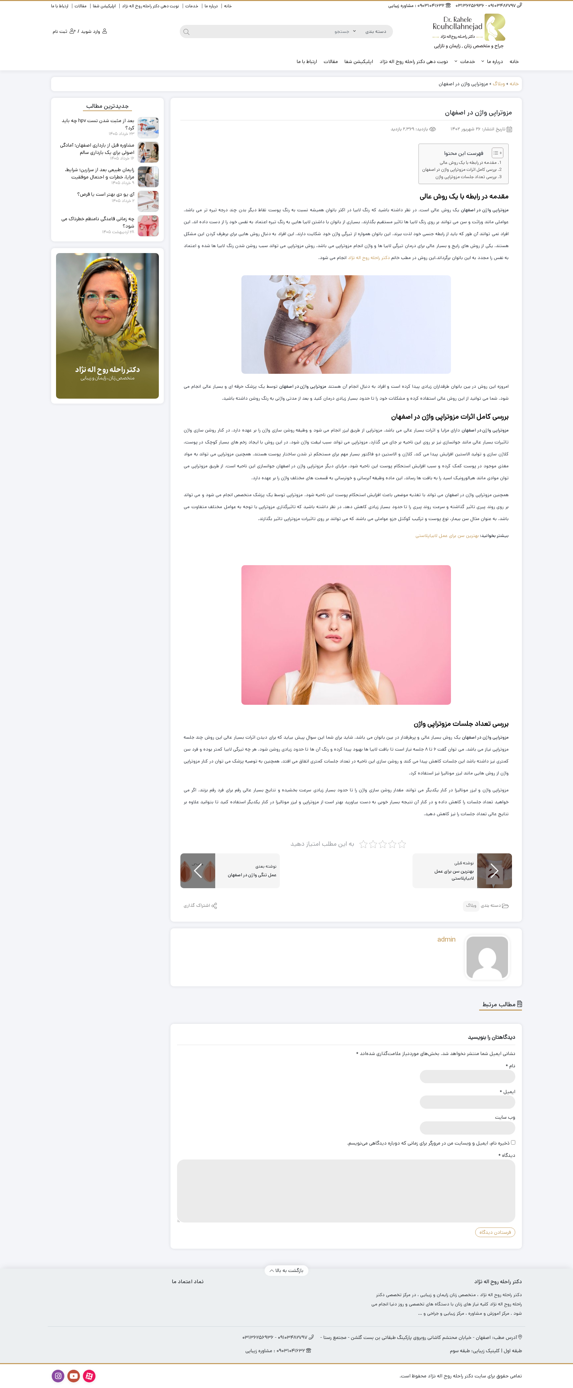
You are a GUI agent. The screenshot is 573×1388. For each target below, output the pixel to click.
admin (446, 940)
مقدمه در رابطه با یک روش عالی (468, 163)
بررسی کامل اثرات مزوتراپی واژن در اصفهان (459, 169)
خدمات (191, 6)
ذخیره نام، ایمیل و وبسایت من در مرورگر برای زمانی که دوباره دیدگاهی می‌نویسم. (428, 1143)
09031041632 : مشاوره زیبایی (417, 6)
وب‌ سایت (505, 1117)
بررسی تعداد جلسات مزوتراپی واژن (466, 177)
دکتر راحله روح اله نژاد (369, 257)
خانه (228, 6)
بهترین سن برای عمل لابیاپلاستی (447, 535)
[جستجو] (186, 31)
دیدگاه (506, 1155)
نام (510, 1065)
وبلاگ (499, 83)
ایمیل (507, 1091)
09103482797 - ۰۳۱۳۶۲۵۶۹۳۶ (486, 6)
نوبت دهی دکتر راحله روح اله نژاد (150, 6)
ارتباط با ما (59, 6)
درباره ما (211, 6)
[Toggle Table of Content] (494, 153)
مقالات (81, 6)
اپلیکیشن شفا (104, 6)
